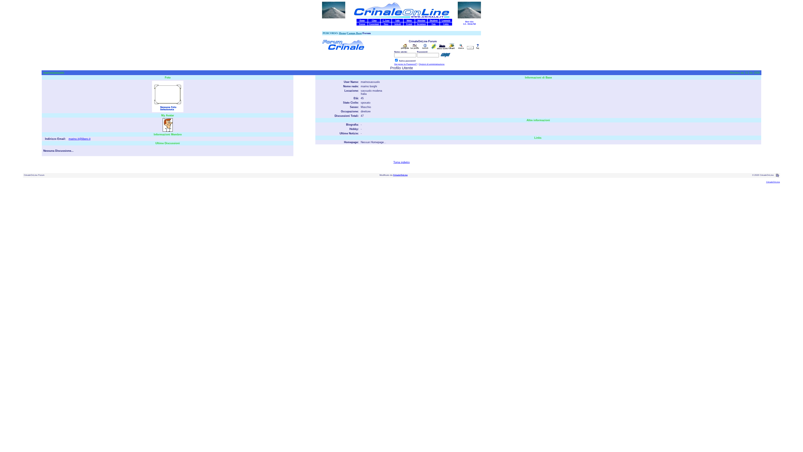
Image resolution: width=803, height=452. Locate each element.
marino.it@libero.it (80, 138)
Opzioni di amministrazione (432, 64)
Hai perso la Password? (405, 64)
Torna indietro (401, 162)
